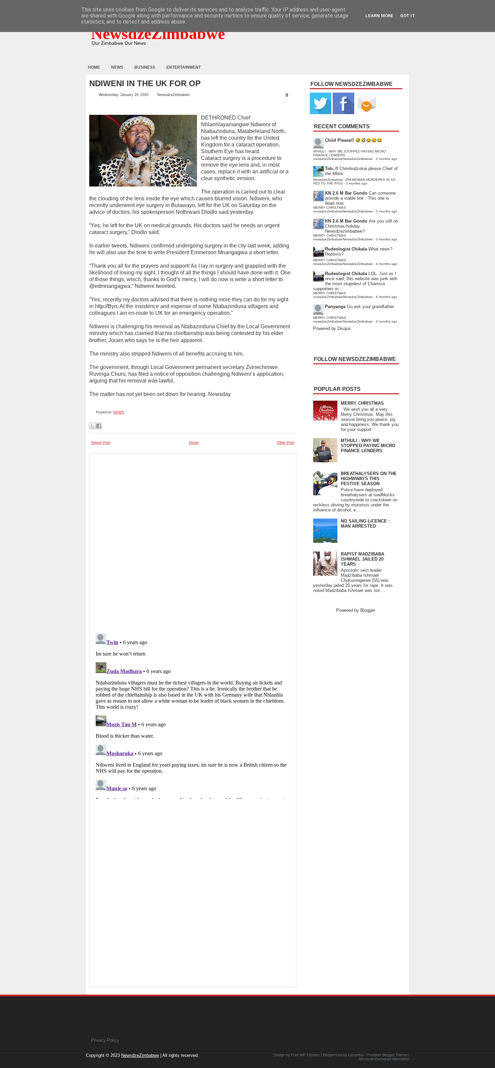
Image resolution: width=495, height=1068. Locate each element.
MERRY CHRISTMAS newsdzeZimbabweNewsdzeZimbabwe (343, 209)
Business (144, 67)
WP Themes (310, 1055)
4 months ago (386, 264)
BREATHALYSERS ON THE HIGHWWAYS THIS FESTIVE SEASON (369, 478)
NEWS (118, 412)
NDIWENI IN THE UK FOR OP (145, 83)
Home (94, 67)
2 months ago (386, 159)
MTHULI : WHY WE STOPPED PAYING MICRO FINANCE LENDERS (368, 445)
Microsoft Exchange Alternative (384, 1059)
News (117, 67)
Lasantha (355, 1055)
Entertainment (183, 67)
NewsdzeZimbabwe (158, 33)
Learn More (379, 15)
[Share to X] (92, 426)
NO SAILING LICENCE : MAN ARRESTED (365, 524)
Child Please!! (339, 140)
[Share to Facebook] (98, 426)
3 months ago (386, 211)
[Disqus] (193, 715)
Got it (407, 15)
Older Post (285, 442)
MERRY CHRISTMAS (362, 403)
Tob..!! (331, 168)
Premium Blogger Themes (388, 1055)
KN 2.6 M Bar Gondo (346, 193)
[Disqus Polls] (193, 541)
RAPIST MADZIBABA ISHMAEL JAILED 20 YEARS (362, 559)
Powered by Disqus (332, 328)
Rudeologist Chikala (346, 249)
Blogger (367, 610)
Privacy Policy (105, 1040)
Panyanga (335, 306)
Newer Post (100, 442)
